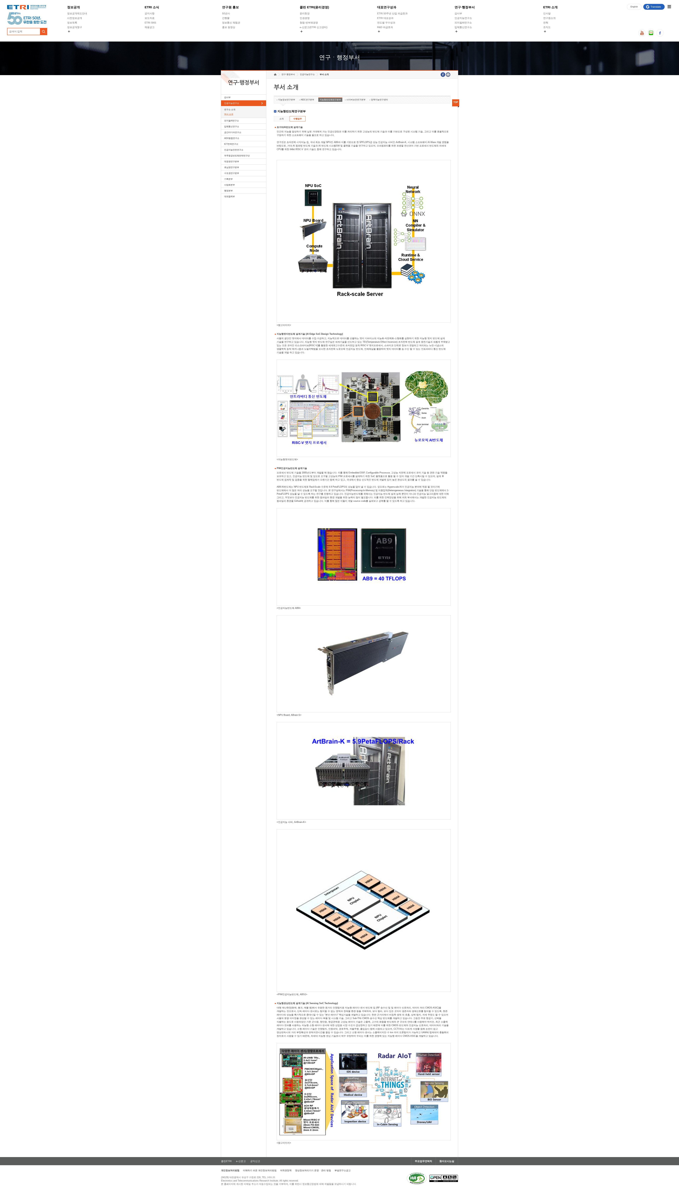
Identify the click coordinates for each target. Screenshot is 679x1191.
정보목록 (72, 22)
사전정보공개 (74, 18)
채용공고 (150, 27)
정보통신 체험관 (231, 22)
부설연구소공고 (343, 1170)
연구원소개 (549, 18)
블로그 (651, 33)
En (634, 6)
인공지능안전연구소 (233, 150)
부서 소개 (228, 114)
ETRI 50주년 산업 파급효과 (392, 13)
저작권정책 (286, 1170)
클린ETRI (226, 1161)
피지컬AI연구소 (463, 22)
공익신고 (305, 35)
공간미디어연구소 (464, 35)
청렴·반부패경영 (309, 22)
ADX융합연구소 (231, 138)
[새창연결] (443, 74)
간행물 (226, 18)
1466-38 (271, 1177)
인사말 (547, 13)
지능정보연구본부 (286, 99)
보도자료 (150, 18)
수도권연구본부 (231, 173)
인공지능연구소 (463, 18)
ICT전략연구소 (231, 144)
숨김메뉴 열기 (69, 31)
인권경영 (305, 18)
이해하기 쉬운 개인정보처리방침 (260, 1170)
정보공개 (73, 7)
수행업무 (297, 119)
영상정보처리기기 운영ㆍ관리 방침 (313, 1170)
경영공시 (72, 35)
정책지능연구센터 (379, 99)
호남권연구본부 (231, 167)
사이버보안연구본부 (355, 99)
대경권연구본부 (231, 161)
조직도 (547, 27)
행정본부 (228, 190)
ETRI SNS (150, 22)
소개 (281, 119)
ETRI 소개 (550, 7)
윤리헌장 (305, 13)
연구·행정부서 (465, 7)
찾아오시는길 (446, 1161)
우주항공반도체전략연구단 (237, 155)
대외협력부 (229, 196)
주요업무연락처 (423, 1161)
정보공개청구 (74, 27)
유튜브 (642, 33)
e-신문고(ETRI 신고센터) (313, 27)
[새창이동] (417, 1178)
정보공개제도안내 (77, 13)
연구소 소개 (229, 109)
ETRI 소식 (152, 7)
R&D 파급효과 (385, 27)
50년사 (226, 13)
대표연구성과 (386, 7)
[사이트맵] (669, 6)
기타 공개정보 (551, 35)
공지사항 (150, 13)
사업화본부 (229, 185)
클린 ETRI (314, 7)
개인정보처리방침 (230, 1170)
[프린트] (448, 74)
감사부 (458, 13)
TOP (455, 102)
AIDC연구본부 (307, 99)
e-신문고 (241, 1161)
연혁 (545, 22)
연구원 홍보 (230, 7)
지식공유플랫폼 (385, 35)
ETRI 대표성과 (385, 18)
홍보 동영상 (228, 27)
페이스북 (660, 33)
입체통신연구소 (463, 27)
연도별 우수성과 (386, 22)
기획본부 (228, 179)
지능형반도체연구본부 (330, 99)
